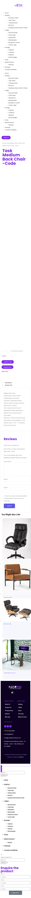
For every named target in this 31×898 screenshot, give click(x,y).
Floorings (7, 127)
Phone (2, 880)
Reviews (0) (8, 385)
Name (6, 479)
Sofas (6, 120)
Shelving (10, 125)
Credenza (11, 113)
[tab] (17, 382)
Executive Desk (12, 93)
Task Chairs (11, 81)
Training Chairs (12, 83)
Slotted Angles (12, 117)
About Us (7, 704)
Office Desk (12, 95)
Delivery (7, 713)
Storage (7, 108)
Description (8, 383)
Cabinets (11, 110)
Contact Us (8, 707)
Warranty (7, 717)
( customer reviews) (17, 351)
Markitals (21, 757)
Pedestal (11, 115)
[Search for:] (13, 772)
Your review (8, 461)
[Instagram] (10, 726)
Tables (7, 90)
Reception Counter (14, 103)
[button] (8, 362)
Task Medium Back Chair (14, 143)
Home (7, 73)
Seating (7, 76)
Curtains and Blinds (10, 130)
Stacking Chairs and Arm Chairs (17, 88)
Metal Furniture (9, 122)
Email (6, 487)
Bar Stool (11, 85)
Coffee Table (12, 105)
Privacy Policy (9, 710)
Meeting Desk (12, 100)
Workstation (12, 98)
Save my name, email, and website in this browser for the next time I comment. (15, 498)
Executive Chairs (13, 78)
